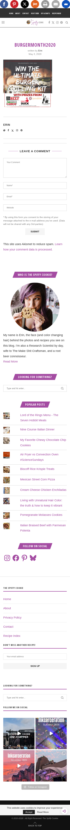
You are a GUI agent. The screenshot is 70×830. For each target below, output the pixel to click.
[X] (25, 4)
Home (11, 13)
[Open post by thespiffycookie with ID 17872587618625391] (51, 733)
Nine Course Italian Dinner (37, 429)
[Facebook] (49, 22)
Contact (25, 13)
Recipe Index (56, 13)
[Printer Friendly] (45, 4)
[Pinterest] (61, 22)
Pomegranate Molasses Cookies (41, 514)
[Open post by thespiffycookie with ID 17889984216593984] (51, 766)
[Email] (56, 4)
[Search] (66, 22)
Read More (10, 361)
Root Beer (35, 13)
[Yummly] (35, 4)
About (17, 13)
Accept (28, 812)
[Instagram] (57, 22)
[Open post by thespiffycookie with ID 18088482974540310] (19, 733)
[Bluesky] (33, 558)
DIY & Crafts (45, 13)
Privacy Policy (12, 617)
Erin (40, 50)
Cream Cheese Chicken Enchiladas (43, 490)
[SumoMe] (66, 4)
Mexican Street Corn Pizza (37, 479)
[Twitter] (53, 22)
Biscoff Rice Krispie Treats (37, 469)
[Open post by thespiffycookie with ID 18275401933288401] (19, 766)
